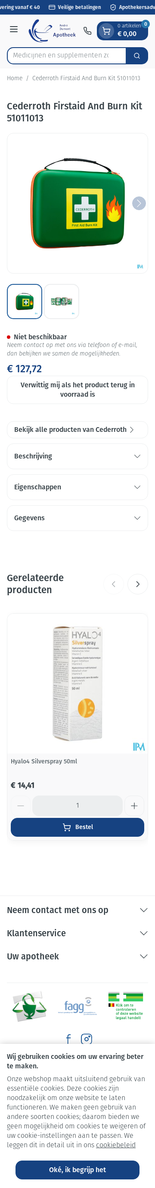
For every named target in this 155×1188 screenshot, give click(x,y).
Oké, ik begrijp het (77, 1170)
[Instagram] (86, 1039)
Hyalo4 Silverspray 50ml (44, 761)
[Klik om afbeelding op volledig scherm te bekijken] (77, 203)
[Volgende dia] (137, 584)
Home (14, 78)
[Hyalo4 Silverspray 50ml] (77, 684)
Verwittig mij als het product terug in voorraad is (78, 389)
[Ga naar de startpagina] (52, 31)
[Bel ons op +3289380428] (87, 31)
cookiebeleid (116, 1145)
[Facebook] (68, 1039)
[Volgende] (139, 203)
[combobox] (67, 55)
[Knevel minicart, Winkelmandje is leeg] (106, 31)
